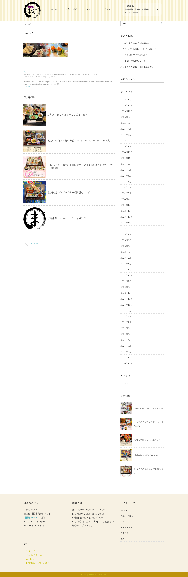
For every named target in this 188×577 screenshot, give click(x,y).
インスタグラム (34, 555)
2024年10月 (126, 158)
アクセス (106, 9)
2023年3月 (125, 252)
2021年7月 (125, 322)
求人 (122, 539)
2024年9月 (125, 164)
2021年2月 (125, 352)
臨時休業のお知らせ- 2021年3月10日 (67, 218)
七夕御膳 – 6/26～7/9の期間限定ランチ (68, 192)
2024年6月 (125, 176)
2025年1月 (125, 146)
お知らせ (124, 383)
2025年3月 (125, 135)
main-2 (27, 86)
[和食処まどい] (32, 3)
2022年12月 (126, 270)
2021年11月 (126, 299)
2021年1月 (125, 358)
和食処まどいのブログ (37, 563)
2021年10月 (126, 305)
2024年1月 (125, 205)
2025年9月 (125, 117)
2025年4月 (125, 129)
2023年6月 (125, 240)
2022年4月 (125, 287)
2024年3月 (125, 193)
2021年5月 (125, 334)
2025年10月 (126, 111)
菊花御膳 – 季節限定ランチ (133, 61)
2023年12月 (126, 211)
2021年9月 (125, 311)
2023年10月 (126, 223)
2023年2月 (125, 258)
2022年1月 (125, 293)
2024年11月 (126, 152)
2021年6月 (125, 328)
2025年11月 (126, 105)
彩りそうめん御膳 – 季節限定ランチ (137, 67)
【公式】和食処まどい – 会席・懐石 (94, 574)
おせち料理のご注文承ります (133, 55)
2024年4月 (125, 187)
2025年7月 (125, 123)
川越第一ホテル (32, 517)
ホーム (54, 9)
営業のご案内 (71, 9)
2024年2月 (125, 199)
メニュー (90, 9)
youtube (30, 559)
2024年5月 (125, 182)
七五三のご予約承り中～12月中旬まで (138, 49)
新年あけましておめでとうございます (67, 114)
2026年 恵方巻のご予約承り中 (134, 43)
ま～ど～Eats (126, 528)
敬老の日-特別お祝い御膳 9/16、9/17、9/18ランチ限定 (78, 140)
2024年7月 (125, 170)
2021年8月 (125, 316)
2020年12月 (126, 363)
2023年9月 (125, 229)
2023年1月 (125, 264)
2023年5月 (125, 246)
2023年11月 (126, 217)
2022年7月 (125, 281)
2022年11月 (126, 275)
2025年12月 (126, 100)
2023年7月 (125, 234)
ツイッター (32, 551)
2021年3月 (125, 346)
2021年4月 (125, 340)
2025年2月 (125, 141)
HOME (123, 511)
